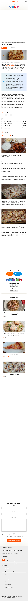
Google (10, 274)
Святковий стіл (8, 568)
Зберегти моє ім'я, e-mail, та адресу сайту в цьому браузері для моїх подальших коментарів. (14, 535)
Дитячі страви (8, 584)
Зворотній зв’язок (9, 587)
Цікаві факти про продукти (11, 564)
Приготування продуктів (10, 571)
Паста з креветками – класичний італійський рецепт (14, 334)
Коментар (14, 517)
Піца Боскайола (14, 374)
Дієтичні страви (8, 581)
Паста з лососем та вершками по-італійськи (14, 313)
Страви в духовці (14, 290)
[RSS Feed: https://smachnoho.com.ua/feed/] (7, 561)
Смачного (14, 2)
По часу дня (7, 578)
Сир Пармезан (7, 125)
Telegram (17, 274)
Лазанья (14, 42)
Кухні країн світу (17, 561)
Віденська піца (14, 354)
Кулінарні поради (8, 573)
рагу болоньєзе (10, 65)
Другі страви (8, 42)
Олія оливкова (7, 127)
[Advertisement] (14, 26)
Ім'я (14, 505)
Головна (3, 42)
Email (14, 511)
